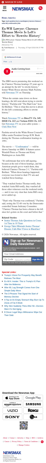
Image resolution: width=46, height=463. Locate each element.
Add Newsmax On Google (14, 57)
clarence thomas (34, 21)
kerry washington (22, 21)
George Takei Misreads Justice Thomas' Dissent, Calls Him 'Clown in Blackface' (22, 227)
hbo (19, 23)
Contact (12, 438)
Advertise (20, 438)
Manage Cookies (24, 445)
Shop (27, 438)
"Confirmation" (22, 146)
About (5, 438)
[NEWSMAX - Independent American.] (23, 9)
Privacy (5, 263)
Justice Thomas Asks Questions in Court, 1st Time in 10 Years (22, 222)
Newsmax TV (12, 92)
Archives (40, 438)
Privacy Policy (17, 441)
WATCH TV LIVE (13, 2)
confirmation (12, 23)
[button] (40, 8)
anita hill (4, 23)
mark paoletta (10, 21)
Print (5, 62)
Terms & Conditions (31, 441)
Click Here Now (9, 126)
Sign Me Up (37, 259)
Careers (6, 441)
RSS (33, 438)
